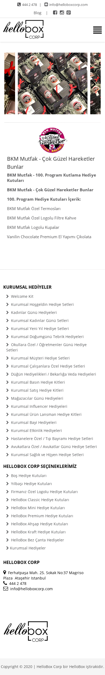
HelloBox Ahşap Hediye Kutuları (39, 523)
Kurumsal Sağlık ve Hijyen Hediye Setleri (47, 454)
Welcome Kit (21, 296)
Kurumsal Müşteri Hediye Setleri (40, 358)
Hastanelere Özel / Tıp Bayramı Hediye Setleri (51, 438)
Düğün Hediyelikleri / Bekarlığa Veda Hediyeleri (53, 374)
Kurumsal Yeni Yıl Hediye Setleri (39, 328)
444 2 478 (29, 4)
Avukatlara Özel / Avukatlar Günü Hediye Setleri (53, 446)
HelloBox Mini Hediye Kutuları (37, 507)
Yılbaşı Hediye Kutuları (31, 483)
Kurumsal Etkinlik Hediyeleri (36, 430)
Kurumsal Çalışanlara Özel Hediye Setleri (47, 366)
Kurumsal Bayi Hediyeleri (33, 422)
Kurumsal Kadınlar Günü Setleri (39, 320)
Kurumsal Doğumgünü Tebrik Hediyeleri (47, 336)
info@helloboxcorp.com (68, 4)
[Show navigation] (52, 30)
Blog (37, 12)
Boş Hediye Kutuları (28, 475)
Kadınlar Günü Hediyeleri (33, 312)
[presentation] (9, 83)
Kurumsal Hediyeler (28, 548)
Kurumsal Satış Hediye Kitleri (37, 390)
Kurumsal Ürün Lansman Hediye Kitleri (46, 414)
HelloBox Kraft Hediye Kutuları (38, 531)
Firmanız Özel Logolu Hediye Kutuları (44, 491)
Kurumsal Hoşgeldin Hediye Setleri (42, 304)
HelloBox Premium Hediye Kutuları (41, 515)
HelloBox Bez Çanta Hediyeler (37, 539)
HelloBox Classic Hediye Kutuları (39, 499)
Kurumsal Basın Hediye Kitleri (37, 382)
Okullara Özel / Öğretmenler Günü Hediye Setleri (46, 347)
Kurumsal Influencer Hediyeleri (38, 406)
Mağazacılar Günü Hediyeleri (36, 398)
